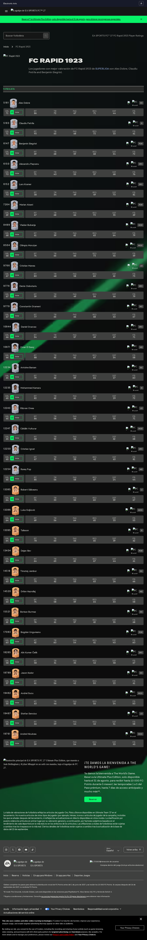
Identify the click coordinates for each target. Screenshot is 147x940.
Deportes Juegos (82, 875)
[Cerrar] (141, 19)
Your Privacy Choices (129, 928)
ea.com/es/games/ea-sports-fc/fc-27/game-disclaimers (63, 896)
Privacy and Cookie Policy (63, 935)
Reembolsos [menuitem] (78, 909)
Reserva (15, 875)
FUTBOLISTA (9, 89)
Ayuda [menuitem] (6, 909)
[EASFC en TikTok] (32, 849)
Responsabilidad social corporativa (103, 909)
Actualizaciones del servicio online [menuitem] (18, 913)
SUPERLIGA (102, 68)
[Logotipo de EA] (7, 863)
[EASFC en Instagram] (6, 849)
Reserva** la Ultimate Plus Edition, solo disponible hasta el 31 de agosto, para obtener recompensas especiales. (71, 19)
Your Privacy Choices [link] (60, 909)
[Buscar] (46, 35)
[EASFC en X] (13, 849)
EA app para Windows (42, 875)
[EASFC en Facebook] (19, 849)
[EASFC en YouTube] (26, 849)
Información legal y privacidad (25, 909)
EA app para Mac (63, 875)
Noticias (26, 875)
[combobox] (113, 849)
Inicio (6, 46)
